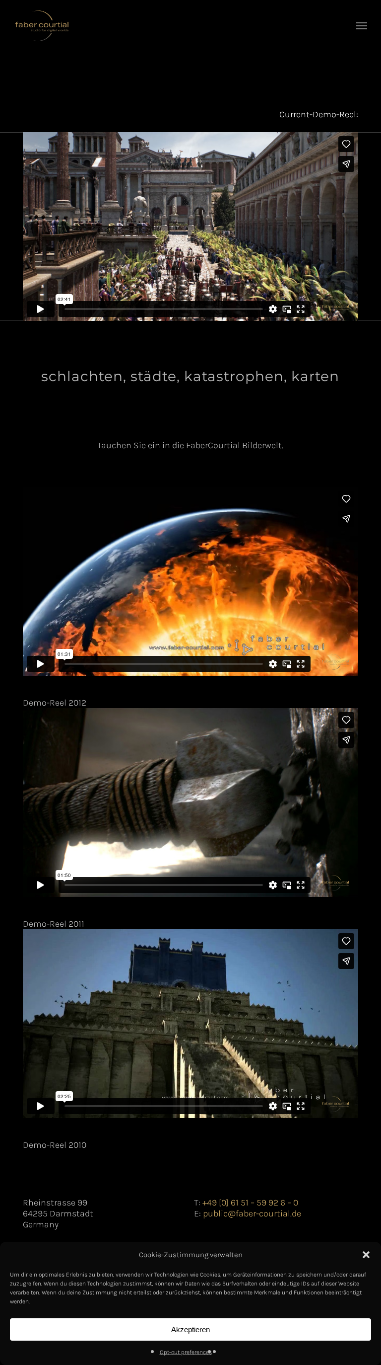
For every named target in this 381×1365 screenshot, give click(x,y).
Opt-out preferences (186, 1352)
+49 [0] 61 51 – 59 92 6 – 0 (250, 1202)
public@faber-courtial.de (252, 1213)
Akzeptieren (190, 1329)
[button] (366, 1255)
